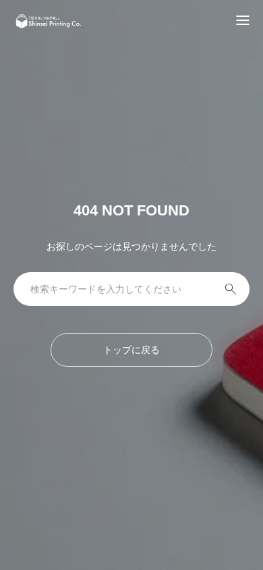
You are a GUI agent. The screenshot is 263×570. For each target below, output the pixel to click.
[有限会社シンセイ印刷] (48, 20)
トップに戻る (131, 349)
